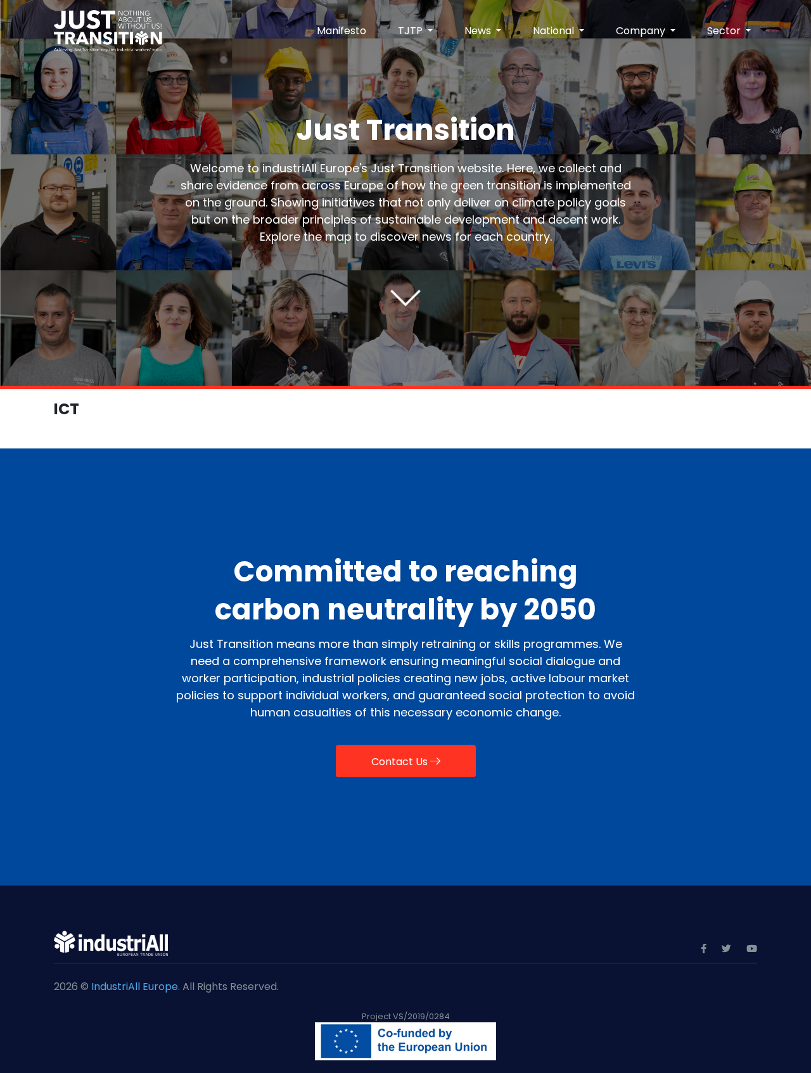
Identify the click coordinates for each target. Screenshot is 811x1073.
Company (642, 30)
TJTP (411, 30)
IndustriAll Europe (134, 986)
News (479, 30)
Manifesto (341, 30)
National (555, 30)
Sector (725, 30)
